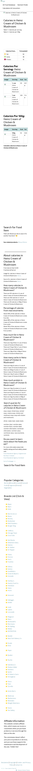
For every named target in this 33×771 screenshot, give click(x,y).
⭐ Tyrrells (9, 686)
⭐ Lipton (9, 609)
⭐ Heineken (10, 586)
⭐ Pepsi (8, 650)
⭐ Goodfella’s (10, 571)
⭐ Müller (9, 629)
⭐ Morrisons (10, 624)
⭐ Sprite (9, 672)
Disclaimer (4, 762)
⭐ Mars (8, 619)
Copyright (12, 762)
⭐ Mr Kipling (10, 626)
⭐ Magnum (10, 617)
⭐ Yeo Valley (10, 710)
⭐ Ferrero (9, 557)
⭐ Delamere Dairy (12, 542)
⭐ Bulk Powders (11, 523)
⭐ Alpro (8, 507)
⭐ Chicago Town (11, 533)
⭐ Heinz (9, 588)
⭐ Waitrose (10, 696)
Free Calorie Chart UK (10, 768)
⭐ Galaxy (9, 566)
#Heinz (24, 242)
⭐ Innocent (10, 595)
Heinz (19, 275)
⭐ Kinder (9, 602)
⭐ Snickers (9, 669)
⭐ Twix (8, 684)
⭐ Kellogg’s (10, 600)
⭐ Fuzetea (9, 562)
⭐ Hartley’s (10, 581)
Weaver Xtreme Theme (24, 770)
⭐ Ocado (9, 643)
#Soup (20, 242)
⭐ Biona (9, 516)
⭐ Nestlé (9, 636)
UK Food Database (9, 5)
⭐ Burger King (11, 526)
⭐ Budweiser (10, 521)
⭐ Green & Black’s (12, 574)
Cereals (17, 483)
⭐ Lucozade (10, 612)
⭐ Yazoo (9, 708)
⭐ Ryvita (9, 660)
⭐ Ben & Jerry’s (11, 514)
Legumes (12, 485)
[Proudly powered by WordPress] (16, 770)
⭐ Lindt (8, 607)
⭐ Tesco (9, 681)
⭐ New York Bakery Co (13, 638)
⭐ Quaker (9, 655)
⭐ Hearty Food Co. (12, 583)
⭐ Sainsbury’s (11, 665)
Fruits (6, 485)
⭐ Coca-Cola (10, 535)
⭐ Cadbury (9, 530)
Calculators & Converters (11, 8)
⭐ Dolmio (9, 545)
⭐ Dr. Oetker (10, 547)
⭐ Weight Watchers (13, 703)
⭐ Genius (9, 569)
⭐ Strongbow (10, 677)
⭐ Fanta (9, 554)
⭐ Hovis (9, 590)
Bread (12, 483)
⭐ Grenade (9, 576)
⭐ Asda (8, 509)
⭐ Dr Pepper (10, 550)
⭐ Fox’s (8, 559)
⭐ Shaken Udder (11, 667)
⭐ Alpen (9, 504)
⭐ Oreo (8, 645)
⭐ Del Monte (10, 540)
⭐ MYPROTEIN (11, 631)
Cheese (24, 483)
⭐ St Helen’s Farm (12, 674)
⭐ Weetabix (10, 701)
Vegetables (8, 488)
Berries (6, 483)
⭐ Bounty (9, 519)
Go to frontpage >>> (10, 461)
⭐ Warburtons (11, 698)
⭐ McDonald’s (11, 621)
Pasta (18, 485)
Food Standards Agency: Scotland (14, 458)
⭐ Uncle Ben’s (11, 691)
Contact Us (18, 765)
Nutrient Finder (23, 5)
